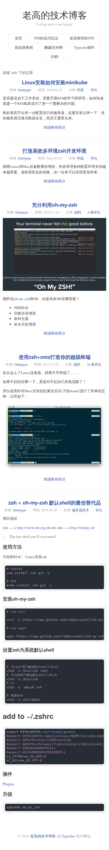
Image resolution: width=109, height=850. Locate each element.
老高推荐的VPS (82, 38)
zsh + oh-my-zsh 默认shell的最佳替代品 (54, 502)
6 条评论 (94, 212)
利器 (80, 89)
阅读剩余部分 (54, 127)
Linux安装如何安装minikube (54, 82)
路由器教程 (24, 47)
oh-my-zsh (22, 298)
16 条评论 (94, 364)
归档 (54, 56)
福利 (77, 212)
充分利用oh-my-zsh (54, 204)
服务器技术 (80, 510)
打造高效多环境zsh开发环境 (54, 150)
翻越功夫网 (53, 47)
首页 (18, 38)
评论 (94, 89)
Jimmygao (24, 89)
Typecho (68, 836)
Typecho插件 (84, 47)
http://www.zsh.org (31, 527)
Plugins (8, 783)
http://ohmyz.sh (82, 527)
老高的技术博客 (54, 15)
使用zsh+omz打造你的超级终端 (55, 357)
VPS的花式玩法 (46, 38)
